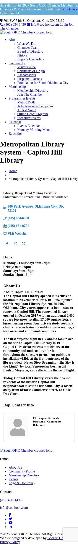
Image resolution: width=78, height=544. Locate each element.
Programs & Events (22, 98)
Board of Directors (30, 51)
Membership (17, 86)
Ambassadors (26, 75)
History (22, 55)
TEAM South (26, 110)
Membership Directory (32, 90)
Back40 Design (58, 538)
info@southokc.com (45, 24)
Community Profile (22, 471)
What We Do (26, 43)
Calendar (15, 122)
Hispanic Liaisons (29, 79)
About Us (15, 467)
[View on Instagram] (15, 246)
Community (17, 63)
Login (64, 24)
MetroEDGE (26, 102)
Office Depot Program (32, 114)
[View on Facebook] (7, 246)
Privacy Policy (10, 542)
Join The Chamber (30, 94)
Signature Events (29, 118)
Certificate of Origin (31, 71)
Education (16, 133)
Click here (70, 9)
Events (13, 479)
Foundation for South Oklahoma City (42, 83)
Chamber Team (27, 47)
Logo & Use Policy (30, 59)
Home (13, 171)
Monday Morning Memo (34, 129)
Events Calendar (28, 126)
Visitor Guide (26, 67)
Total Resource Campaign (35, 106)
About (13, 40)
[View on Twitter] (23, 246)
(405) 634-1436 (15, 24)
